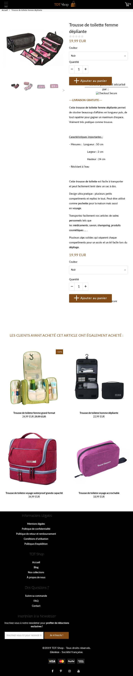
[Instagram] (69, 671)
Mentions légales (36, 524)
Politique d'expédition (36, 544)
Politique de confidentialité (36, 529)
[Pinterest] (61, 671)
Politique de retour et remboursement (36, 534)
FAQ (36, 601)
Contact (36, 606)
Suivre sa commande (36, 596)
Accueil (36, 562)
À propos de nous (36, 577)
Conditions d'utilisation (36, 539)
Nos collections (36, 572)
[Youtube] (78, 671)
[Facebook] (52, 671)
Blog (36, 567)
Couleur (73, 48)
